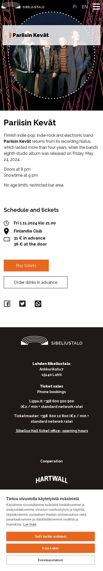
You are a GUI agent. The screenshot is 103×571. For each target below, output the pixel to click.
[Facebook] (8, 305)
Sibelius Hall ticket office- (38, 431)
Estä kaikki (50, 548)
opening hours (75, 431)
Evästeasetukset (50, 560)
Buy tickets (26, 265)
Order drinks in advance (35, 282)
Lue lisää (29, 524)
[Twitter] (23, 305)
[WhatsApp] (39, 305)
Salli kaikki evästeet (50, 536)
